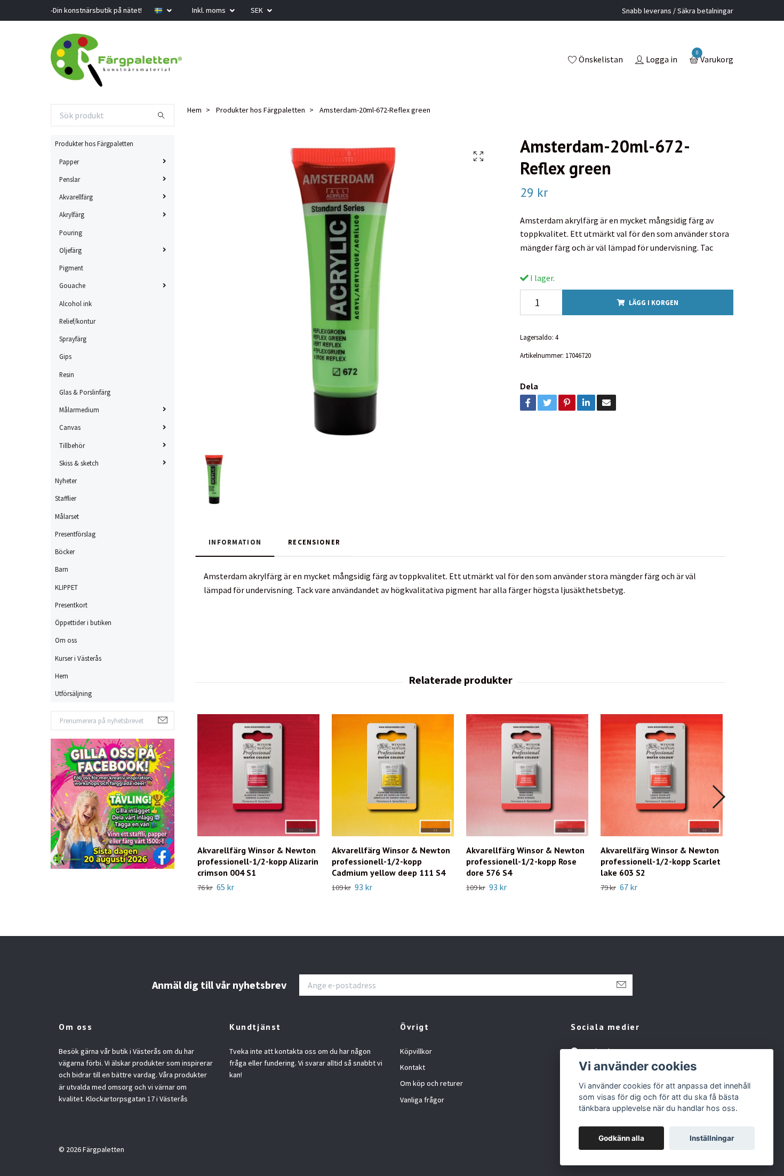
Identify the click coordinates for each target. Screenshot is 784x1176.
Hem (61, 675)
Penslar (69, 179)
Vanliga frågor (422, 1100)
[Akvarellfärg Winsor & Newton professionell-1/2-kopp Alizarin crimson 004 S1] (258, 775)
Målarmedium (79, 409)
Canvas (70, 427)
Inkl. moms (209, 10)
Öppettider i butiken (83, 622)
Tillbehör (72, 445)
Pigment (71, 267)
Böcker (65, 551)
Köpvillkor (416, 1051)
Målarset (67, 516)
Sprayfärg (72, 338)
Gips (65, 356)
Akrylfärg (71, 214)
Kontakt (412, 1067)
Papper (69, 161)
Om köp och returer (431, 1083)
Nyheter (66, 480)
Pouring (70, 232)
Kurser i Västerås (78, 658)
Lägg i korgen (653, 302)
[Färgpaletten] (116, 60)
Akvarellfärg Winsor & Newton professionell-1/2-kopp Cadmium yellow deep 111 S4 (391, 861)
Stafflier (65, 498)
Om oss (66, 640)
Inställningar (712, 1138)
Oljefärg (70, 250)
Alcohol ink (75, 303)
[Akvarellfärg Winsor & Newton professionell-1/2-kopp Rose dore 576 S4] (527, 775)
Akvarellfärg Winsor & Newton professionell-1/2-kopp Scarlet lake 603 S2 (661, 861)
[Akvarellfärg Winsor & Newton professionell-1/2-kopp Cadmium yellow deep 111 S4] (393, 775)
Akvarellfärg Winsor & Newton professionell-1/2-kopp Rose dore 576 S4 (525, 861)
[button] (718, 797)
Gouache (72, 285)
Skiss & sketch (79, 463)
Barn (61, 569)
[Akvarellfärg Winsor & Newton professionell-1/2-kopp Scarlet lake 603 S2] (662, 775)
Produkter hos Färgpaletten (94, 143)
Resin (66, 374)
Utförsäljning (73, 693)
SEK (258, 10)
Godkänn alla (621, 1138)
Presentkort (71, 605)
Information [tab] (235, 542)
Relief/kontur (77, 321)
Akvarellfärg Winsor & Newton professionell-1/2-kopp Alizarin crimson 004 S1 (257, 861)
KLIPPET (66, 587)
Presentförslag (75, 534)
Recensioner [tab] (314, 542)
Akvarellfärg (76, 197)
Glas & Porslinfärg (84, 392)
